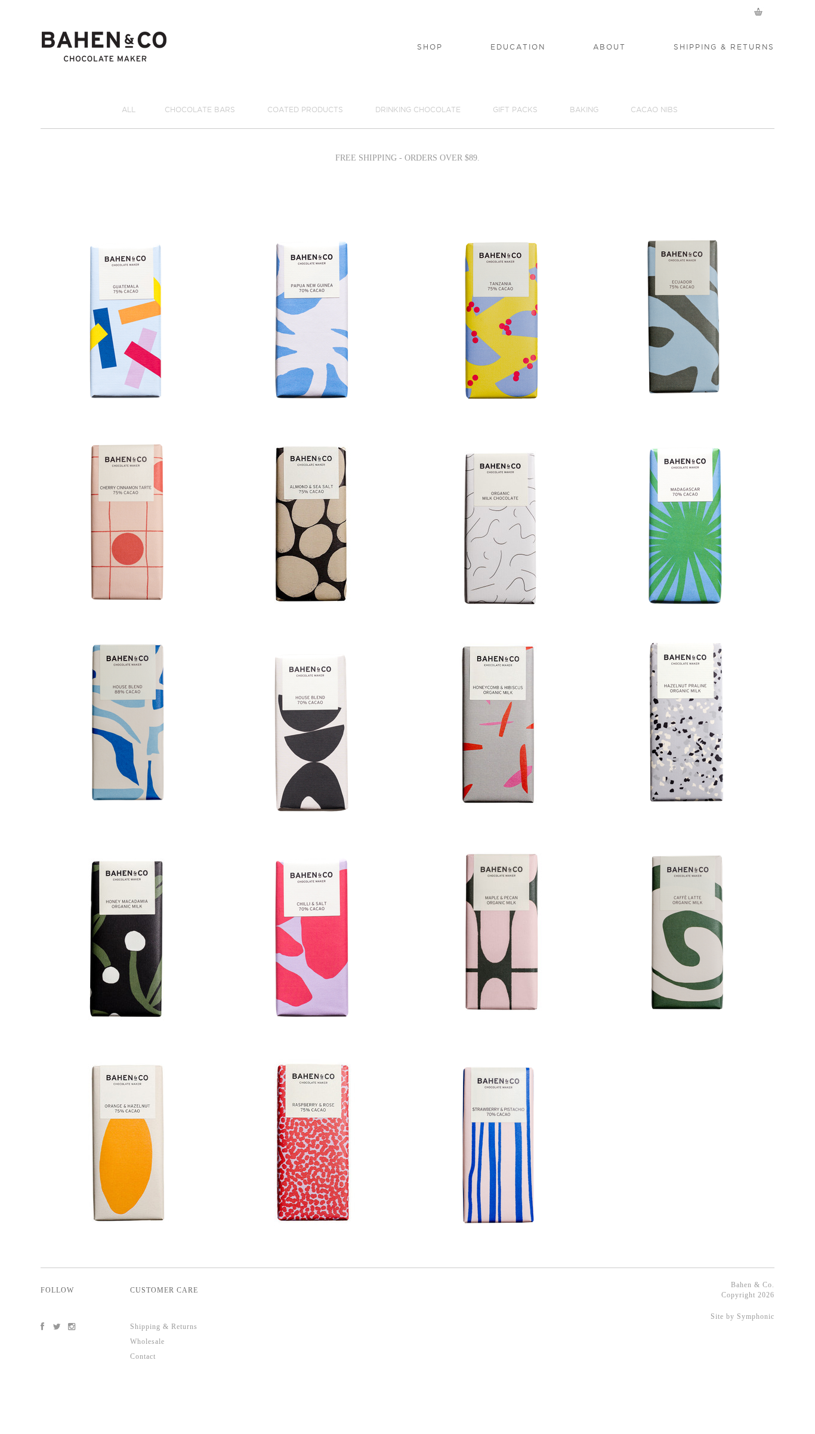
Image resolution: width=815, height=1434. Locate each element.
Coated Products (305, 109)
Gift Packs (515, 109)
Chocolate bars (200, 109)
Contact (143, 1356)
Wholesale (147, 1341)
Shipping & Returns (163, 1326)
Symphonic (755, 1316)
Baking (584, 109)
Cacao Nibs (654, 109)
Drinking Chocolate (418, 109)
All (128, 109)
